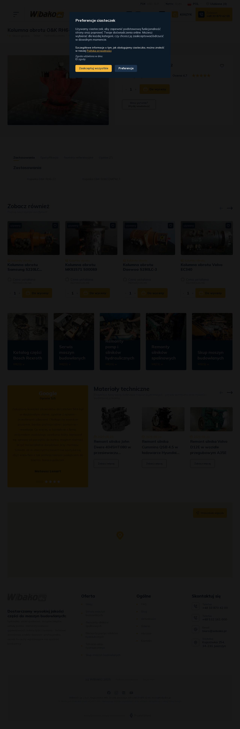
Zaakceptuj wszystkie (93, 68)
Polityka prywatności (99, 50)
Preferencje (126, 68)
